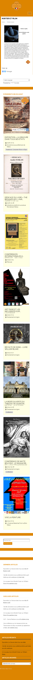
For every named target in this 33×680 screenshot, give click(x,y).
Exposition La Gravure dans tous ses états (15, 569)
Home (3, 22)
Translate (16, 83)
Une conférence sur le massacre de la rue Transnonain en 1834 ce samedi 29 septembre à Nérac (16, 625)
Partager (9, 71)
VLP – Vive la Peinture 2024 (11, 619)
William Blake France (7, 668)
